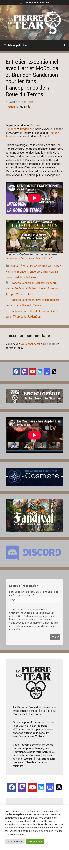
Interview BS (51, 272)
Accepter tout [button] (35, 841)
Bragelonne (27, 129)
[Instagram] (47, 371)
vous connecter (30, 344)
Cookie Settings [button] (14, 841)
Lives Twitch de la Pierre (21, 277)
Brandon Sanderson (29, 272)
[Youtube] (32, 371)
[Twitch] (24, 371)
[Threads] (54, 371)
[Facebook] (16, 371)
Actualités (40, 266)
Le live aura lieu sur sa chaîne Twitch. (29, 258)
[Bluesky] (40, 371)
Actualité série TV (21, 266)
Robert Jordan (38, 288)
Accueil (10, 107)
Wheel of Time (24, 294)
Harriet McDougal (17, 288)
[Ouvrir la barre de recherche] (64, 45)
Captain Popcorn (46, 283)
